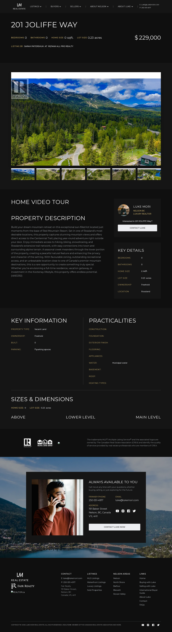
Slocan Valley (119, 594)
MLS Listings (93, 578)
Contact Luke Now (114, 527)
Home (142, 578)
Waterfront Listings (96, 582)
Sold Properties (94, 590)
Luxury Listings (94, 586)
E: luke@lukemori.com (71, 578)
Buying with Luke (147, 582)
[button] (36, 6)
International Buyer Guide (148, 591)
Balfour (116, 586)
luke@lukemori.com (127, 500)
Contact (143, 601)
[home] (19, 6)
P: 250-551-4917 (68, 582)
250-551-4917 (96, 500)
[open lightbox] (86, 119)
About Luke (145, 597)
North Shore (119, 582)
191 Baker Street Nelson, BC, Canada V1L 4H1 (100, 512)
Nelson (116, 578)
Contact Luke (137, 228)
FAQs (142, 605)
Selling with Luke (147, 586)
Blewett (117, 590)
